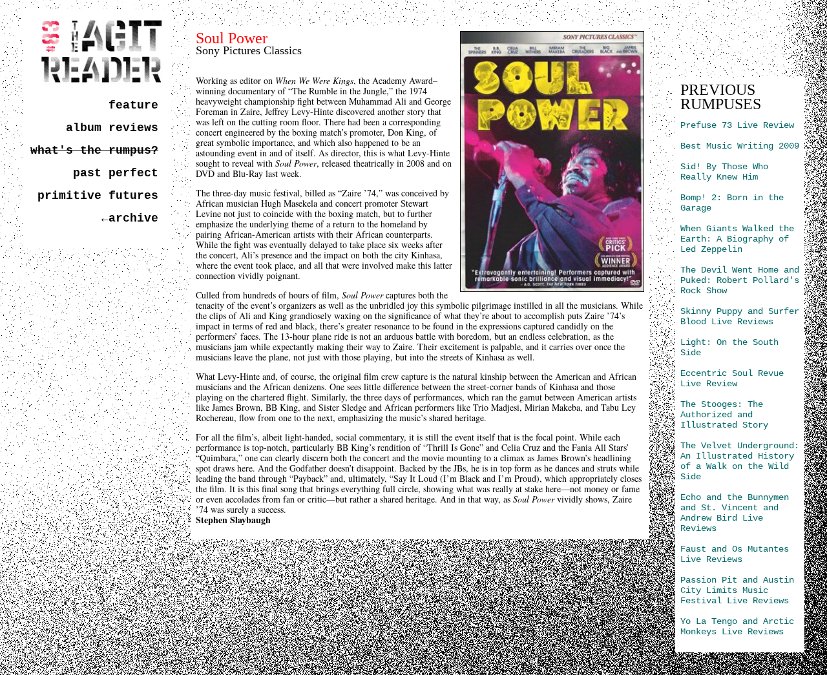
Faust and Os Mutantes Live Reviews (734, 554)
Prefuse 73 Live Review (737, 125)
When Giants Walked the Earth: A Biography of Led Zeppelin (737, 238)
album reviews (112, 127)
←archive (129, 218)
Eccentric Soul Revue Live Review (732, 378)
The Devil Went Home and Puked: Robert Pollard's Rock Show (739, 280)
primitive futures (97, 195)
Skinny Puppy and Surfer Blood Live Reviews (739, 316)
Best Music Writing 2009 (739, 146)
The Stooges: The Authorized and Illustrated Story (724, 414)
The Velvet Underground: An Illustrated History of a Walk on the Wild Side (739, 461)
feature (133, 105)
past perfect (115, 173)
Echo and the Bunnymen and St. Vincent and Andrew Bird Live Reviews (734, 513)
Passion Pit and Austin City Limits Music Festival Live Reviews (737, 590)
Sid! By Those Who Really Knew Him (724, 171)
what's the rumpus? (94, 150)
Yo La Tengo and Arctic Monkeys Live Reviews (737, 626)
